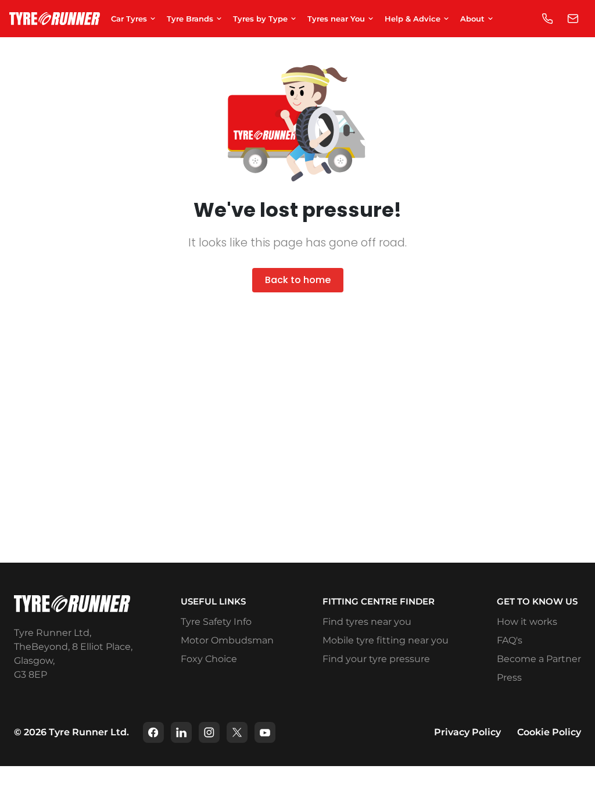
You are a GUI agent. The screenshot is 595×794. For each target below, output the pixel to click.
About (472, 18)
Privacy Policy (467, 732)
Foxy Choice (209, 658)
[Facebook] (153, 732)
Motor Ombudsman (227, 640)
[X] (237, 732)
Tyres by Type (260, 18)
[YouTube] (265, 732)
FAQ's (509, 640)
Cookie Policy (549, 732)
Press (509, 677)
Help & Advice (412, 18)
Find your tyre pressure (376, 658)
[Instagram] (209, 732)
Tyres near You (336, 18)
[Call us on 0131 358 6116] (547, 18)
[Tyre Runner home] (54, 19)
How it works (527, 621)
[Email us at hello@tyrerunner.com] (573, 18)
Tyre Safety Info (216, 621)
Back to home (298, 280)
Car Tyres (129, 18)
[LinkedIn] (181, 732)
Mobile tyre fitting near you (385, 640)
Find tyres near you (366, 621)
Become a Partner (539, 658)
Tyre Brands (190, 18)
